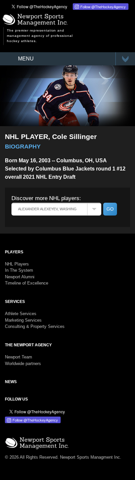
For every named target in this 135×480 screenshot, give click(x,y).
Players (14, 252)
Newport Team (18, 356)
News (11, 381)
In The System (19, 270)
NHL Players (17, 264)
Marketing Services (23, 320)
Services (15, 301)
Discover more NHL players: (46, 198)
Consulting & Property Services (35, 326)
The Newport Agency (28, 345)
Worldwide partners (23, 363)
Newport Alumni (19, 276)
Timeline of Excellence (26, 283)
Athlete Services (20, 313)
